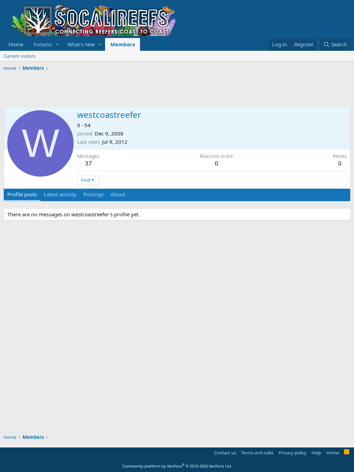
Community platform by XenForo (177, 466)
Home (16, 44)
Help (316, 453)
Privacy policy (293, 453)
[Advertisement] (129, 89)
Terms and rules (257, 453)
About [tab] (118, 194)
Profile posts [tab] (22, 194)
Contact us (225, 453)
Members (122, 44)
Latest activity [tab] (60, 194)
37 (88, 163)
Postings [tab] (93, 194)
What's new (81, 44)
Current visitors (19, 56)
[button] (57, 44)
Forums (43, 44)
